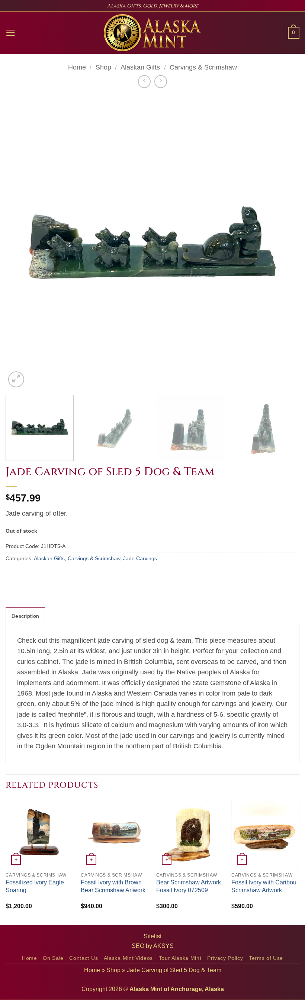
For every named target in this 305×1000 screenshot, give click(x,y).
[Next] (284, 242)
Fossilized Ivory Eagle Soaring (35, 886)
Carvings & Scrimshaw (203, 67)
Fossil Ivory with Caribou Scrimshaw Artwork (263, 886)
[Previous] (21, 242)
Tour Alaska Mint (180, 958)
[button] (11, 32)
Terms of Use (266, 958)
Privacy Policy (225, 958)
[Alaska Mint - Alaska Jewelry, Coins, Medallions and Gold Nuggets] (152, 33)
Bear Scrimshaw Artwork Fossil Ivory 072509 (188, 886)
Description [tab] (25, 616)
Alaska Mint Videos (128, 958)
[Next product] (144, 81)
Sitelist (152, 936)
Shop (103, 67)
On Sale (53, 958)
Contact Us (83, 958)
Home (77, 67)
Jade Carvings (140, 558)
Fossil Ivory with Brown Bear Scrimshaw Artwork (113, 886)
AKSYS (163, 946)
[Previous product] (160, 81)
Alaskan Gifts (140, 67)
